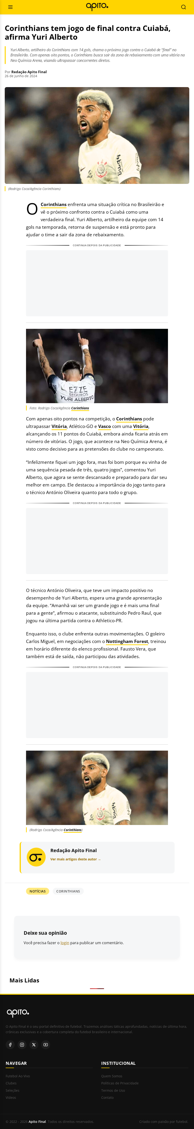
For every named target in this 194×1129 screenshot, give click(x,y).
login (65, 942)
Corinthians (53, 204)
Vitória (59, 426)
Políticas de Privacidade (120, 1083)
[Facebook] (10, 1044)
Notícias (38, 891)
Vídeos (11, 1098)
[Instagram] (22, 1044)
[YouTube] (45, 1044)
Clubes (11, 1083)
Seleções (12, 1091)
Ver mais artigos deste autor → (75, 859)
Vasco (104, 426)
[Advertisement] (97, 283)
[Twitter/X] (33, 1044)
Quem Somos (111, 1076)
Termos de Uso (113, 1091)
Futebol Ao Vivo (18, 1076)
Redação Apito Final (29, 71)
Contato (107, 1098)
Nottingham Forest (127, 641)
